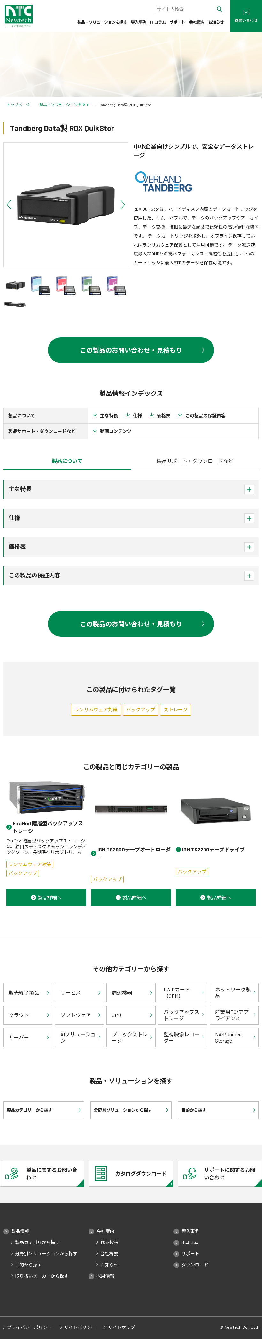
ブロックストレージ (130, 1037)
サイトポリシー (80, 1327)
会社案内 (196, 22)
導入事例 (138, 22)
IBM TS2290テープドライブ (213, 849)
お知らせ (216, 22)
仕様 (137, 415)
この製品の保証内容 (205, 415)
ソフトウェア (75, 1015)
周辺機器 (122, 993)
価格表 (163, 415)
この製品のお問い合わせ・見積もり (131, 350)
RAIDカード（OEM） (177, 992)
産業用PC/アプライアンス (232, 1015)
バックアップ (140, 709)
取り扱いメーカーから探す (42, 1276)
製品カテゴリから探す (37, 1242)
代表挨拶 (109, 1242)
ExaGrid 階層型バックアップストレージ (48, 827)
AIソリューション (78, 1037)
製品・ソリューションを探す (102, 22)
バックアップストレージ (181, 1015)
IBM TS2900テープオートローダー (134, 853)
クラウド (19, 1015)
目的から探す (28, 1264)
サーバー (19, 1037)
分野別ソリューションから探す (46, 1253)
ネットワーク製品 (233, 992)
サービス (70, 993)
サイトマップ (121, 1327)
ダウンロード (194, 1264)
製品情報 (20, 1231)
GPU (116, 1015)
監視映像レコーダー (181, 1037)
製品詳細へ (50, 897)
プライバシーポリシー (29, 1327)
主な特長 (109, 415)
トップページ (18, 104)
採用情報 (105, 1276)
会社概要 (109, 1253)
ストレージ (176, 709)
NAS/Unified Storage (228, 1037)
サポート (177, 22)
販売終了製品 (24, 993)
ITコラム (158, 22)
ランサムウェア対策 (96, 709)
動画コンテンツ (115, 431)
